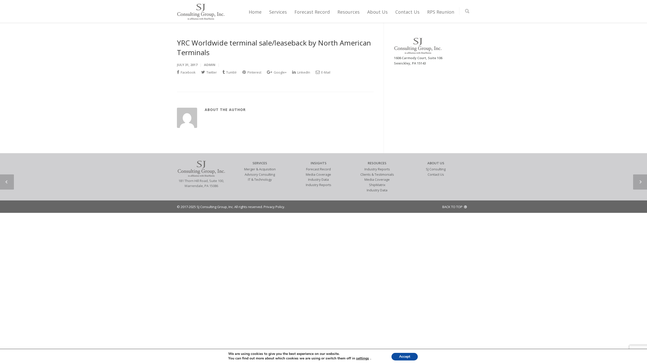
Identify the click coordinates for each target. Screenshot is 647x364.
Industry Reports (318, 185)
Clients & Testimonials (377, 174)
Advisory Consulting (260, 174)
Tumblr (231, 72)
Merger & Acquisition (260, 169)
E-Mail (325, 72)
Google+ (280, 72)
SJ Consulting (436, 169)
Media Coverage (318, 174)
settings (362, 358)
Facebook (188, 72)
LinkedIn (303, 72)
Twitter (211, 72)
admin (209, 64)
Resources (348, 12)
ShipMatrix (377, 185)
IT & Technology (260, 179)
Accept (404, 356)
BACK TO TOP (453, 206)
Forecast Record (312, 12)
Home (255, 12)
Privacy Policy (274, 206)
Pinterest (254, 72)
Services (278, 12)
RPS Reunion (440, 12)
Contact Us (407, 12)
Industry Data (318, 179)
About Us (377, 12)
